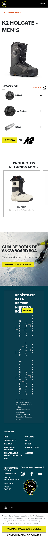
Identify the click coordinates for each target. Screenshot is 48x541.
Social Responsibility (10, 479)
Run (6, 437)
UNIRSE (27, 311)
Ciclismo (29, 437)
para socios (7, 488)
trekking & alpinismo (9, 449)
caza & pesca (32, 447)
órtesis (29, 453)
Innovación (10, 474)
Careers (8, 483)
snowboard (14, 12)
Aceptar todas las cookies (24, 529)
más (6, 459)
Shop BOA (10, 140)
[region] (24, 527)
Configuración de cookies (24, 535)
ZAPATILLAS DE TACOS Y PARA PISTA (13, 454)
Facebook (31, 474)
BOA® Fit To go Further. (8, 3)
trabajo (8, 444)
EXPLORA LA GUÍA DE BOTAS (18, 265)
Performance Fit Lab (10, 469)
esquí (28, 444)
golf (27, 440)
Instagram (23, 474)
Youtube (40, 474)
